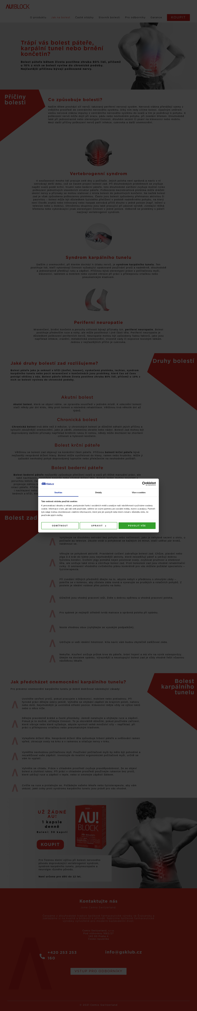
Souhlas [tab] (58, 492)
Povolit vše (137, 526)
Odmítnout (60, 526)
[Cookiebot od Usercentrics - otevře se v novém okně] (144, 484)
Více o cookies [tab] (139, 492)
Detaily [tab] (98, 492)
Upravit (97, 526)
